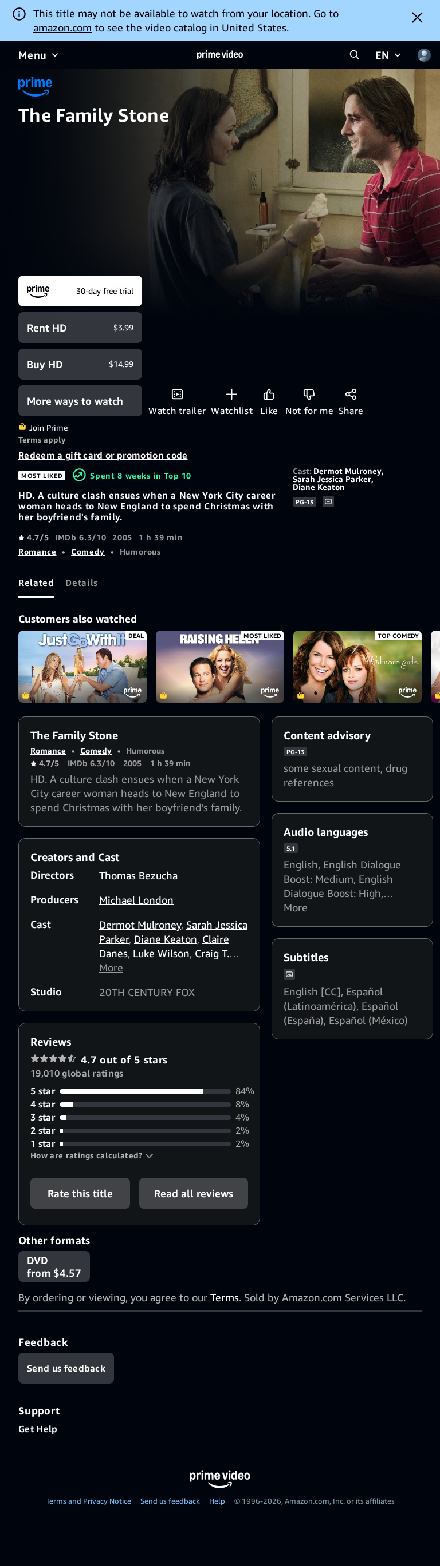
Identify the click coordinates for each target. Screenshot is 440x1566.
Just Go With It (82, 667)
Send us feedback (170, 1500)
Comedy (88, 551)
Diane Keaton (319, 487)
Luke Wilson (161, 953)
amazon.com (62, 27)
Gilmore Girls (357, 667)
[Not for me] (309, 394)
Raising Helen (220, 667)
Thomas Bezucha (138, 875)
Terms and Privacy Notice (88, 1500)
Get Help (38, 1428)
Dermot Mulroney (347, 471)
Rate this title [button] (80, 1193)
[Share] (351, 394)
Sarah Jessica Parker (332, 479)
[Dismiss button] (417, 17)
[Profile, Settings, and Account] (424, 54)
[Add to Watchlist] (232, 394)
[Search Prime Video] (354, 54)
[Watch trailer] (177, 394)
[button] (92, 1155)
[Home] (220, 54)
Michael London (136, 900)
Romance (37, 551)
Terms (224, 1297)
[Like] (269, 394)
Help (217, 1500)
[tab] (36, 582)
